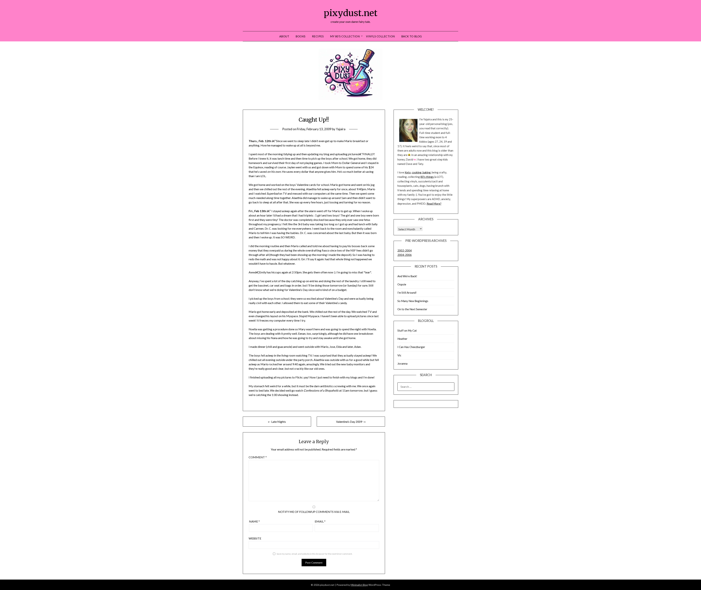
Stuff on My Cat (407, 330)
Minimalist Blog (359, 584)
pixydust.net (350, 12)
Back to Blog (411, 36)
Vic (399, 355)
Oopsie (401, 284)
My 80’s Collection (345, 36)
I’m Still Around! (407, 292)
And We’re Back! (407, 276)
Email (320, 521)
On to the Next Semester (412, 309)
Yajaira (340, 129)
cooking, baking (421, 172)
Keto (408, 172)
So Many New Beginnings (412, 301)
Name (254, 521)
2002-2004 (404, 250)
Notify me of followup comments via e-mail (314, 511)
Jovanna (402, 363)
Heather (402, 338)
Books (301, 36)
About (284, 36)
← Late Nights (277, 421)
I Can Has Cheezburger (411, 347)
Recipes (318, 36)
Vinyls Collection (380, 36)
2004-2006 (404, 254)
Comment (258, 457)
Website (255, 538)
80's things (427, 176)
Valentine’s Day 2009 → (351, 421)
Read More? (434, 203)
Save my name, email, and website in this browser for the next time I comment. (315, 553)
